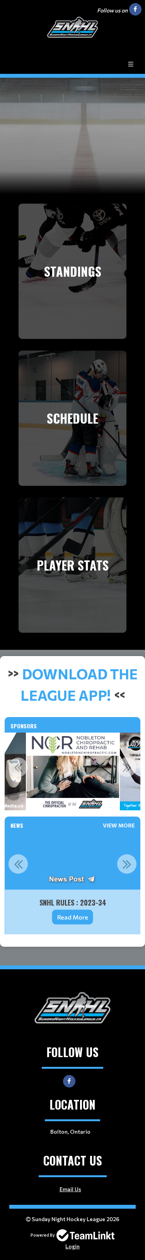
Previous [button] (18, 767)
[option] (72, 771)
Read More (72, 917)
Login (72, 1246)
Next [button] (126, 767)
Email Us (70, 1189)
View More (119, 825)
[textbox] (72, 684)
